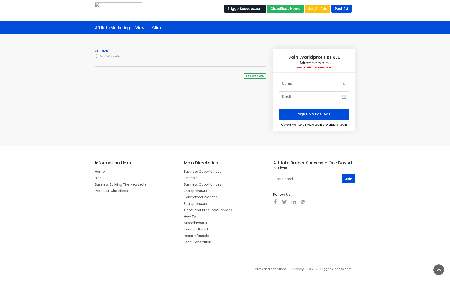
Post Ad (341, 8)
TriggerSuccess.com (245, 8)
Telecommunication (201, 197)
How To (190, 216)
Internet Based (196, 229)
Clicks (158, 27)
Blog (98, 178)
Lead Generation (197, 242)
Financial (191, 178)
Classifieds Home (285, 8)
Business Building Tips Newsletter (121, 184)
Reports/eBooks (197, 235)
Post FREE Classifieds (111, 190)
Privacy (298, 269)
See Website (109, 56)
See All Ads (317, 8)
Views (140, 27)
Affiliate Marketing (112, 27)
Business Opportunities (202, 171)
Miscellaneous (195, 223)
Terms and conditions (269, 269)
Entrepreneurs (195, 190)
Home (100, 171)
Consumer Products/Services (208, 210)
